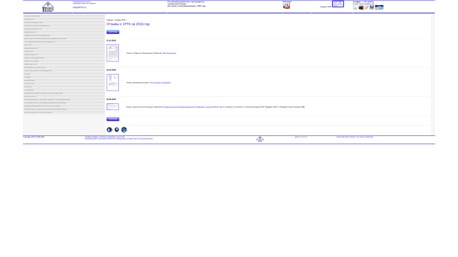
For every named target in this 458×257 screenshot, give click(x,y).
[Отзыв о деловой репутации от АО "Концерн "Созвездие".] (113, 90)
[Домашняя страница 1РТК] (48, 6)
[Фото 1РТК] (361, 9)
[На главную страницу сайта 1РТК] (124, 132)
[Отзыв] (113, 61)
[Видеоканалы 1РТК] (286, 9)
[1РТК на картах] (372, 8)
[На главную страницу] (260, 139)
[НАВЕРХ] (109, 132)
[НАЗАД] (117, 132)
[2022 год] (113, 120)
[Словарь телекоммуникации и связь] (338, 6)
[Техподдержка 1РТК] (379, 9)
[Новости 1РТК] (355, 9)
